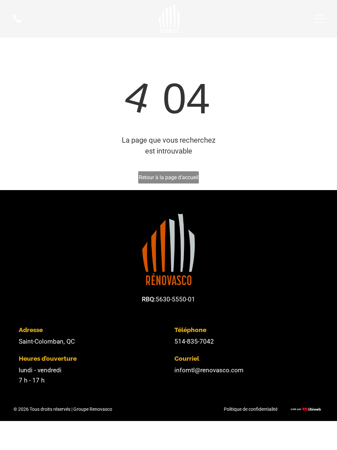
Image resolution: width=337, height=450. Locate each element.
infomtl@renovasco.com (209, 370)
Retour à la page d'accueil (168, 177)
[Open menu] (319, 19)
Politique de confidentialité (250, 409)
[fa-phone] (17, 22)
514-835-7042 (194, 341)
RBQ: (149, 299)
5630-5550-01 (175, 299)
